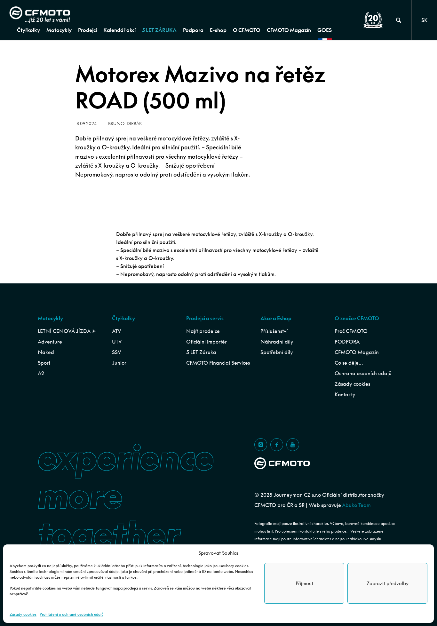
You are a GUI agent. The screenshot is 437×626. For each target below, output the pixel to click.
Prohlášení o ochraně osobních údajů (71, 614)
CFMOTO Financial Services (218, 363)
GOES (324, 30)
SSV (116, 352)
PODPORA (347, 341)
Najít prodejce (203, 331)
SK (424, 20)
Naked (46, 352)
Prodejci (87, 30)
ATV (116, 331)
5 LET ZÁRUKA (159, 30)
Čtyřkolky (28, 30)
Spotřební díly (276, 352)
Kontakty (345, 394)
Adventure (50, 341)
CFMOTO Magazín (289, 30)
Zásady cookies (23, 614)
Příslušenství (274, 331)
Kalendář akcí (119, 30)
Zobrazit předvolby (388, 583)
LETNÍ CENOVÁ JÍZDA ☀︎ (67, 331)
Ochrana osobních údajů (363, 373)
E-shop (218, 30)
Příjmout (304, 583)
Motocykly (59, 30)
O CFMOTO (246, 30)
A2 (41, 373)
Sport (44, 363)
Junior (119, 363)
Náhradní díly (276, 341)
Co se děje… (349, 363)
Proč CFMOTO (351, 331)
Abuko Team (356, 505)
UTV (117, 341)
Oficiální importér (206, 341)
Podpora (193, 30)
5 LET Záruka (201, 352)
